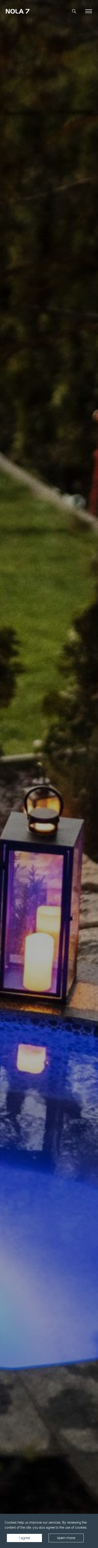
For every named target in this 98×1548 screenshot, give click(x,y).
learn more (66, 1538)
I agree (24, 1538)
